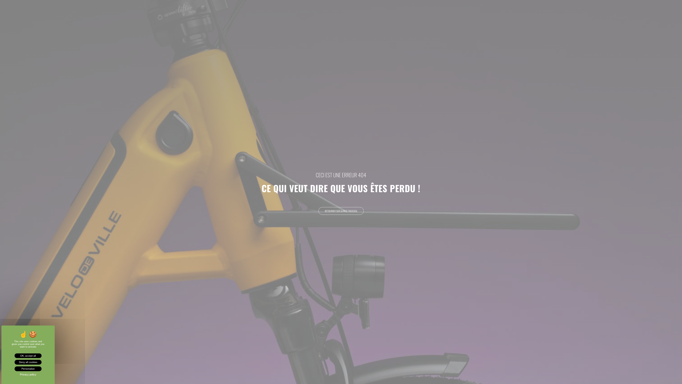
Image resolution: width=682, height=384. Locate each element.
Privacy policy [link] (28, 374)
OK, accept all (28, 355)
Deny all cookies (28, 362)
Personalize (28, 368)
